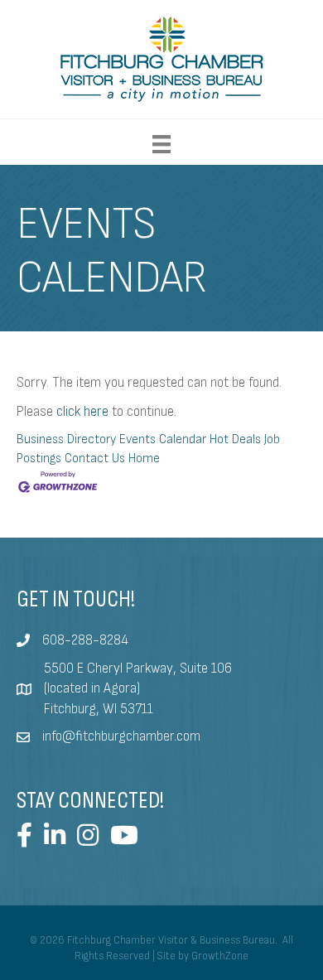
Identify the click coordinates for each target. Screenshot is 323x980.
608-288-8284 (85, 640)
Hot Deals (235, 439)
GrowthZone (219, 956)
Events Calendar (162, 439)
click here (82, 411)
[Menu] (161, 144)
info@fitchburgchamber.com (121, 736)
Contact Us (95, 458)
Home (144, 458)
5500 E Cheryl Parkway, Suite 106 (138, 668)
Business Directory (66, 439)
